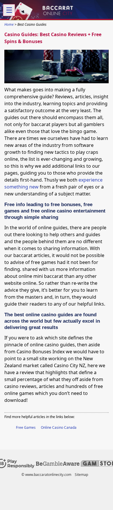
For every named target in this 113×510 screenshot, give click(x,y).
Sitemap (81, 474)
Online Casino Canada (58, 427)
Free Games (26, 427)
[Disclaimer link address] (57, 464)
